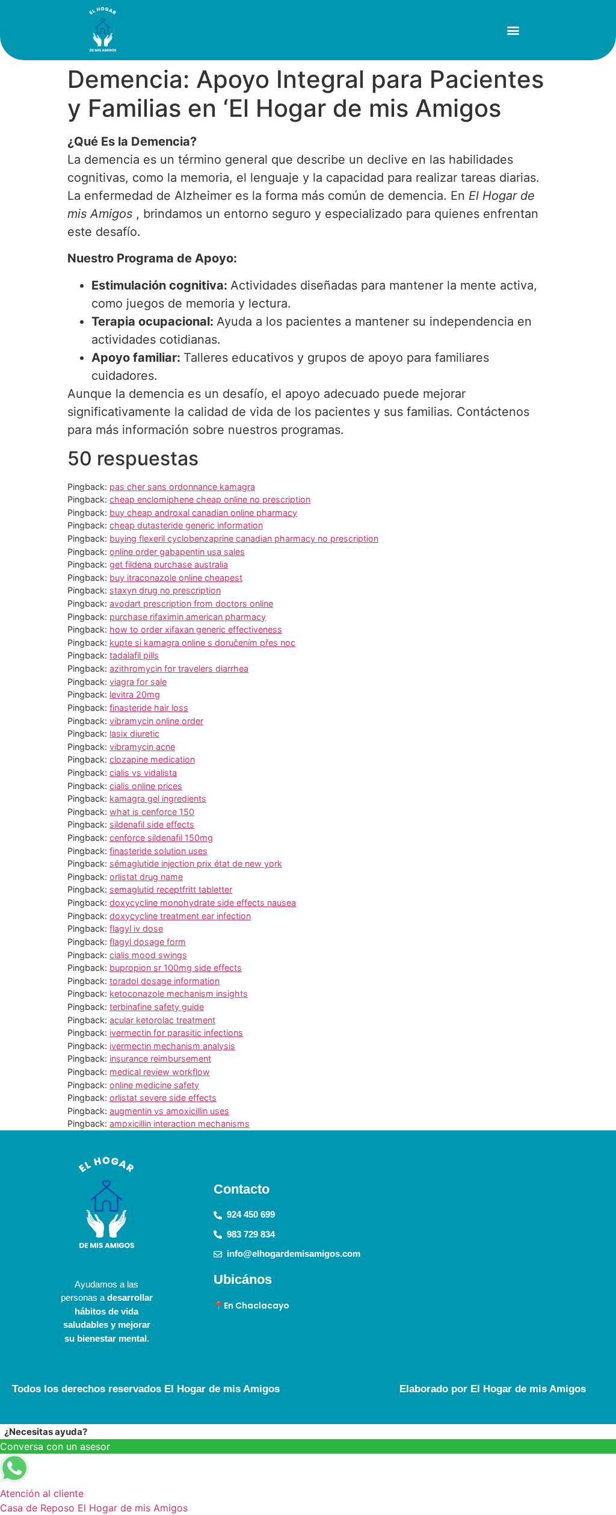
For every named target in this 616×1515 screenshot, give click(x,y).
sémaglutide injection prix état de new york (195, 863)
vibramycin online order (156, 721)
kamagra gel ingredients (157, 798)
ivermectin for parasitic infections (176, 1032)
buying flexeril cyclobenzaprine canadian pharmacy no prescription (243, 538)
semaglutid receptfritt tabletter (170, 889)
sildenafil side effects (151, 824)
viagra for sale (138, 682)
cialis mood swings (148, 955)
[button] (513, 30)
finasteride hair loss (148, 707)
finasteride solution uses (158, 851)
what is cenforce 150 (151, 812)
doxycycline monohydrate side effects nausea (202, 902)
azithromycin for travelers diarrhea (178, 668)
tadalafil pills (134, 655)
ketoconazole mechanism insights (178, 993)
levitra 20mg (134, 694)
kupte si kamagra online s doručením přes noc (202, 642)
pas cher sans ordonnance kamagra (182, 487)
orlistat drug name (146, 877)
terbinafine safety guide (156, 1007)
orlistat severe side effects (163, 1097)
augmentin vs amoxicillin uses (169, 1111)
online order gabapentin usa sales (177, 552)
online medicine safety (154, 1085)
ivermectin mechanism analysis (172, 1046)
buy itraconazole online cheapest (175, 577)
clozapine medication (152, 759)
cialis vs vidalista (143, 772)
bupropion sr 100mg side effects (175, 967)
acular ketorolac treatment (162, 1020)
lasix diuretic (134, 733)
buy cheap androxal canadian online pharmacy (203, 512)
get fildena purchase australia (168, 564)
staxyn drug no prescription (165, 590)
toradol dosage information (164, 981)
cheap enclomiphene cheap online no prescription (209, 499)
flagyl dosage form (147, 942)
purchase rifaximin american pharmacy (187, 617)
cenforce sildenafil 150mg (161, 837)
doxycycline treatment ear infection (180, 916)
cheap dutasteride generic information (186, 525)
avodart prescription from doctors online (191, 603)
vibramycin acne (142, 747)
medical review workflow (159, 1072)
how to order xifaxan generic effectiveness (195, 629)
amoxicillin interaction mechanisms (179, 1123)
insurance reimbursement (160, 1058)
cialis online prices (145, 786)
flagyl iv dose (136, 928)
